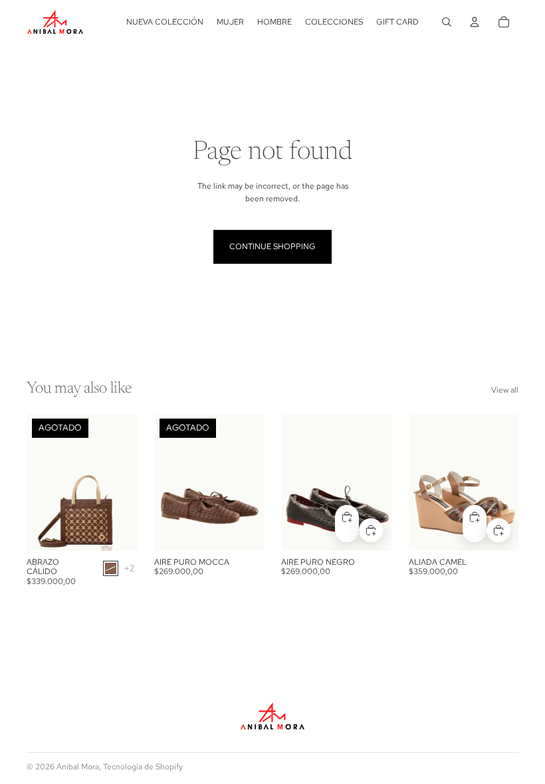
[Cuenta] (474, 22)
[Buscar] (446, 22)
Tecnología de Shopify (143, 766)
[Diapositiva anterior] (41, 482)
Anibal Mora (77, 766)
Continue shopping (272, 246)
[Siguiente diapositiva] (122, 482)
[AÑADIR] (371, 530)
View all (504, 390)
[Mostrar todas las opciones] (129, 568)
